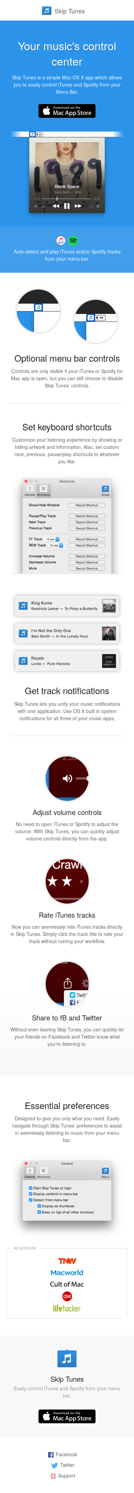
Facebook (66, 1454)
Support (66, 1475)
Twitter (67, 1464)
